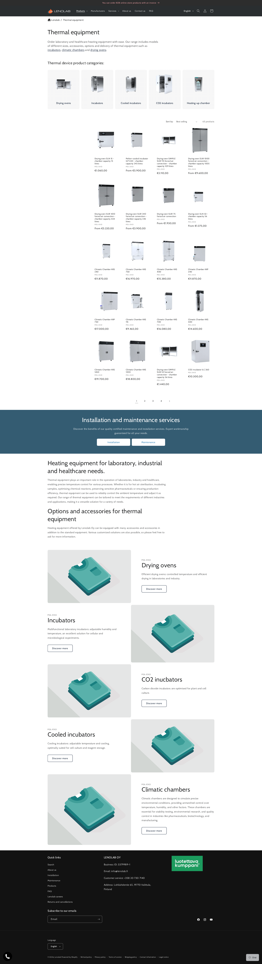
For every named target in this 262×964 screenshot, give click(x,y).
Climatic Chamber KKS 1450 (105, 370)
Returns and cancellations (60, 902)
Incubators (97, 103)
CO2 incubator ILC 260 (198, 369)
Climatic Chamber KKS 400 (167, 270)
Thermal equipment (73, 20)
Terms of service (115, 957)
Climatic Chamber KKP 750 (105, 320)
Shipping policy (131, 957)
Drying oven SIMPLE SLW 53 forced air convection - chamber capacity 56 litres (167, 373)
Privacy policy (100, 957)
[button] (82, 11)
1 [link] (136, 401)
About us (52, 869)
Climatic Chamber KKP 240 (198, 270)
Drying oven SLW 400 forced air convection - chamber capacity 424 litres (105, 218)
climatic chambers (73, 50)
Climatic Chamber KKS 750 (136, 270)
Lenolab (55, 20)
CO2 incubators (164, 103)
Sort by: (169, 121)
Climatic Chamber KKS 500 (198, 320)
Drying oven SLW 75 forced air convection (166, 215)
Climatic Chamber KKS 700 (167, 320)
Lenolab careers (55, 896)
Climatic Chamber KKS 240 (105, 270)
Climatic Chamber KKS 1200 (136, 370)
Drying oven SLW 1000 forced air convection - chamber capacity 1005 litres (199, 162)
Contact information (148, 957)
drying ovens (98, 50)
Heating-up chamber (198, 103)
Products (52, 885)
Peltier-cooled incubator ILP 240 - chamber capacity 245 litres (137, 161)
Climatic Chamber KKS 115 (136, 320)
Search (51, 864)
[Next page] (169, 401)
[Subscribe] (98, 919)
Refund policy (86, 957)
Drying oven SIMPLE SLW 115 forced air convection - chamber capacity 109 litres (167, 162)
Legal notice (164, 957)
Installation (113, 442)
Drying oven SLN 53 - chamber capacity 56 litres (198, 216)
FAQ (50, 891)
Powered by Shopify (70, 957)
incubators (54, 50)
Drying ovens (63, 103)
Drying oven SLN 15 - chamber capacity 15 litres (104, 161)
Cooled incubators (131, 103)
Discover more (154, 588)
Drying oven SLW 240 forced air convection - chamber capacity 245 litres (136, 218)
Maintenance (148, 442)
